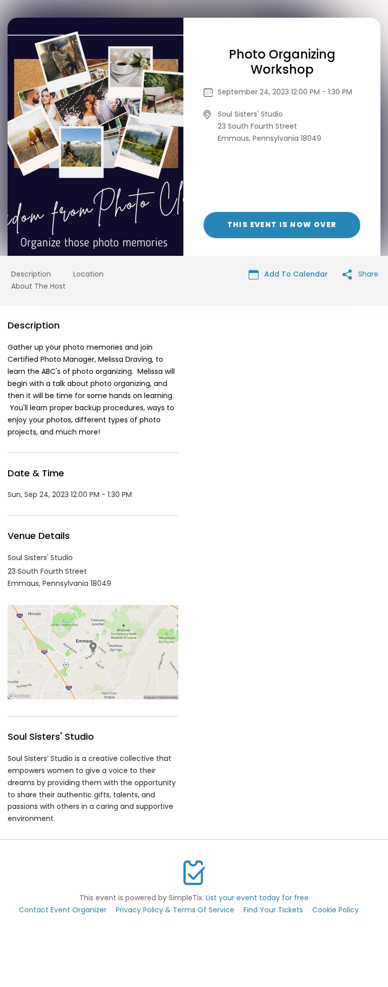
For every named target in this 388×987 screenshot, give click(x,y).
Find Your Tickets (273, 910)
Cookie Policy (335, 910)
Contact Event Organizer (63, 910)
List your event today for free (257, 898)
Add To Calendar (295, 274)
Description (31, 274)
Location (88, 274)
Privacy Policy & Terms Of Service (175, 910)
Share (367, 274)
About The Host (38, 286)
